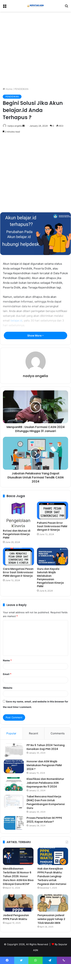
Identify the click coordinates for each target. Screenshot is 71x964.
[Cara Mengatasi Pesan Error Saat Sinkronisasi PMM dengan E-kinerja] (18, 556)
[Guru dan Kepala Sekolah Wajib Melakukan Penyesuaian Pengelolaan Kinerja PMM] (52, 556)
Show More (34, 335)
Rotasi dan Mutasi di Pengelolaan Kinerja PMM (16, 534)
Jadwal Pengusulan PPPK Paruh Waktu (16, 917)
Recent (33, 733)
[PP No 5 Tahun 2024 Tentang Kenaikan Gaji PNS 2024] (14, 750)
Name (7, 660)
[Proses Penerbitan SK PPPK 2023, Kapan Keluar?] (14, 823)
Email (7, 674)
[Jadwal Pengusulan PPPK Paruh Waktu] (18, 903)
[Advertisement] (35, 48)
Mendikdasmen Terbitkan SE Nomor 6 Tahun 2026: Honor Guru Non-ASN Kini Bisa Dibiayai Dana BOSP (18, 876)
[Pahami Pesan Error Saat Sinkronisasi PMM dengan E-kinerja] (52, 510)
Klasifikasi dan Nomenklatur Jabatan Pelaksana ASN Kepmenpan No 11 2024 (45, 782)
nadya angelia (14, 125)
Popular (11, 733)
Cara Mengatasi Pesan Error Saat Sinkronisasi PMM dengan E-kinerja (18, 572)
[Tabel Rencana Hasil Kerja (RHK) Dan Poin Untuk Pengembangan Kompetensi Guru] (14, 801)
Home (8, 89)
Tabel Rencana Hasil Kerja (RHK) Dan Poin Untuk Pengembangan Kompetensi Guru (46, 802)
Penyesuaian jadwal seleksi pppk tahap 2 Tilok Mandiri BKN (51, 919)
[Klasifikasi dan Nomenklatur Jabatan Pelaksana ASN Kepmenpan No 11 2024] (14, 784)
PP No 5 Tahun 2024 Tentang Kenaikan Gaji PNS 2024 (46, 747)
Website (7, 687)
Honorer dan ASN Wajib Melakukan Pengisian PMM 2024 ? (44, 765)
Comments (58, 733)
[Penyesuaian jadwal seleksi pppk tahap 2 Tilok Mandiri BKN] (53, 903)
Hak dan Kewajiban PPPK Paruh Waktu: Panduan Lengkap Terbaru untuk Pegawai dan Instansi (52, 876)
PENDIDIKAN (21, 89)
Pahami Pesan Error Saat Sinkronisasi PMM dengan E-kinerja (52, 526)
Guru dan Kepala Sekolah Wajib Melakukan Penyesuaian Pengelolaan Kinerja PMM (50, 577)
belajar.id (16, 320)
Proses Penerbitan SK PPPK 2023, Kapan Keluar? (44, 820)
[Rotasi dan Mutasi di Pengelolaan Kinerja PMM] (18, 514)
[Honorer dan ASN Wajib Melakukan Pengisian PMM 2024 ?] (14, 766)
